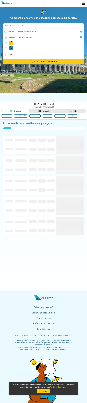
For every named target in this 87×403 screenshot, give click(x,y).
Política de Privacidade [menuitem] (43, 323)
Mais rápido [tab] (72, 111)
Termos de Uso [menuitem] (43, 318)
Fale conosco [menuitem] (43, 329)
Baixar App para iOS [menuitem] (43, 307)
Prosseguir (43, 391)
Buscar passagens (45, 61)
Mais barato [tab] (16, 111)
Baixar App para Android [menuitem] (43, 312)
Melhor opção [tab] (44, 111)
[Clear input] (81, 31)
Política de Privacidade (58, 387)
